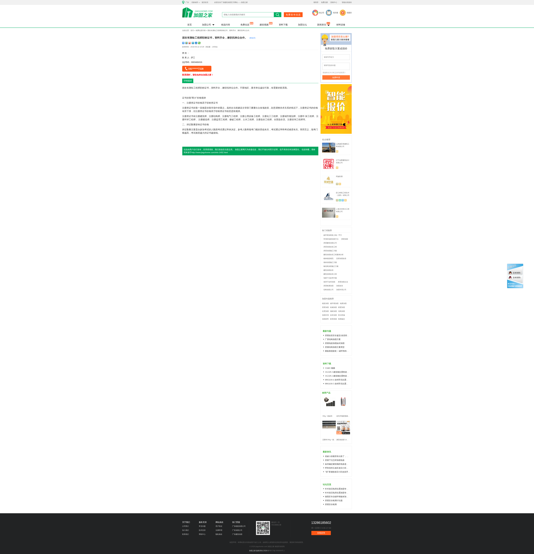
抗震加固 (325, 311)
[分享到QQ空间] (186, 43)
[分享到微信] (199, 43)
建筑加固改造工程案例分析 (333, 255)
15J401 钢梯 (330, 368)
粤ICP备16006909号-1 (277, 551)
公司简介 (185, 526)
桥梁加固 (341, 307)
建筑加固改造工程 (330, 274)
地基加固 (343, 303)
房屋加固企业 (343, 282)
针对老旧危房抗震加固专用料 (337, 493)
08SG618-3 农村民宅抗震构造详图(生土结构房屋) (337, 384)
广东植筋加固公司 (239, 526)
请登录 (315, 2)
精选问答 (225, 25)
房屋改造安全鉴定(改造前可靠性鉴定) (337, 335)
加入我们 (185, 530)
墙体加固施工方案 (330, 262)
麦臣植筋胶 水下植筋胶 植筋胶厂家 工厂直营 (343, 440)
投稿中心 (333, 2)
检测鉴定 (341, 319)
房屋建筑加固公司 (330, 243)
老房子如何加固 (329, 282)
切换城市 (194, 2)
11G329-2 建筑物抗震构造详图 (337, 376)
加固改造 (339, 286)
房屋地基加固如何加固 (334, 343)
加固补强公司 (341, 290)
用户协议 (219, 526)
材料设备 (340, 25)
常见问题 (202, 526)
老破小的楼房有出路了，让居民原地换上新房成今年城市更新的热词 (337, 456)
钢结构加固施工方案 (330, 266)
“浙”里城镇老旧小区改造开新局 (337, 472)
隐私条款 (219, 534)
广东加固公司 (237, 530)
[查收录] (252, 38)
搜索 (277, 14)
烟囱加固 (333, 311)
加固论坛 (302, 25)
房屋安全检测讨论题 (334, 500)
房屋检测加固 (328, 286)
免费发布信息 (293, 14)
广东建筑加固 (237, 534)
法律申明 (219, 530)
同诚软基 (339, 176)
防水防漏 (341, 315)
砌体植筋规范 (328, 258)
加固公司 (206, 25)
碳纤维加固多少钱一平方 (332, 235)
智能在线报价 (347, 2)
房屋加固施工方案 (330, 251)
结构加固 (341, 311)
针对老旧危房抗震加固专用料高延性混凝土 (337, 489)
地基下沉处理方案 (330, 278)
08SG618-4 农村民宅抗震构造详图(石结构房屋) (337, 380)
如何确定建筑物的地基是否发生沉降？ (337, 464)
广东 (187, 2)
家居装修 (333, 319)
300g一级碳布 (327, 416)
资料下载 (283, 25)
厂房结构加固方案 (333, 339)
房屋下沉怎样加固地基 (334, 460)
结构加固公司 (328, 290)
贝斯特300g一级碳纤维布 (329, 440)
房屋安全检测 (331, 504)
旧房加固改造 (341, 258)
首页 (189, 25)
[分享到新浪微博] (190, 43)
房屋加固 (344, 239)
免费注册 (324, 2)
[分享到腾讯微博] (193, 43)
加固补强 (325, 315)
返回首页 (205, 2)
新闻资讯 (321, 25)
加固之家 (197, 14)
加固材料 (325, 319)
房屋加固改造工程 (330, 247)
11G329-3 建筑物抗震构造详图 (337, 372)
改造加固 (333, 315)
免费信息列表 (201, 30)
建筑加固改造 (328, 270)
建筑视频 (264, 25)
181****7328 (195, 68)
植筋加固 (325, 303)
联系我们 (185, 534)
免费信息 (244, 25)
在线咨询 (321, 533)
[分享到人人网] (196, 43)
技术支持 (202, 530)
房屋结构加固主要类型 (334, 347)
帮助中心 (202, 534)
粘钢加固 (333, 307)
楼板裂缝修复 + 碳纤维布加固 (337, 351)
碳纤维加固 (334, 303)
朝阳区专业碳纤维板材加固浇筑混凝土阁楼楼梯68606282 (337, 497)
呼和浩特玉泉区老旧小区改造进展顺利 (337, 468)
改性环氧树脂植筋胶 (343, 416)
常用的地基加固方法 (330, 239)
